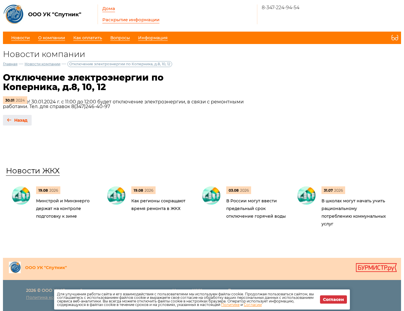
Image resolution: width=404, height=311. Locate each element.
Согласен (333, 299)
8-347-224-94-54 (280, 7)
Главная (10, 64)
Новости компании (42, 64)
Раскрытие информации (130, 19)
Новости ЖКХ (33, 170)
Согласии (253, 304)
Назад (21, 120)
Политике (230, 304)
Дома (108, 8)
